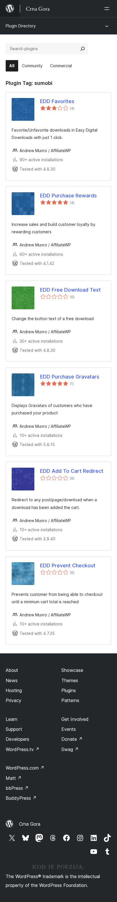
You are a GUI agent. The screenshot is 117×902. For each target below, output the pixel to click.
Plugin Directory (21, 25)
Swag (70, 749)
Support (14, 729)
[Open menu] (108, 8)
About (12, 670)
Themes (69, 680)
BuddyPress (21, 798)
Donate (72, 739)
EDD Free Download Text (70, 290)
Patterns (70, 700)
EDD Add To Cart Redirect (71, 471)
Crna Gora (29, 824)
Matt (14, 778)
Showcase (72, 670)
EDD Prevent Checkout (67, 565)
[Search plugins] (82, 48)
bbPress (17, 788)
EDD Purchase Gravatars (69, 377)
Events (68, 729)
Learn (11, 719)
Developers (17, 739)
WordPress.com (25, 768)
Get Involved (75, 719)
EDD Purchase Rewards (68, 196)
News (12, 680)
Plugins (68, 690)
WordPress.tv (22, 749)
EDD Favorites (57, 101)
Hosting (14, 690)
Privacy (13, 700)
